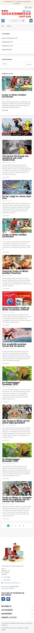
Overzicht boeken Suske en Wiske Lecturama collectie (15, 308)
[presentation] (1, 96)
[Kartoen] (17, 13)
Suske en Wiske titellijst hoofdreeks (14, 235)
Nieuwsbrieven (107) (7, 45)
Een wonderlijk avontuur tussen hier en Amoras (14, 345)
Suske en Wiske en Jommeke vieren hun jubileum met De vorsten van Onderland (17, 499)
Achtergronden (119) (7, 42)
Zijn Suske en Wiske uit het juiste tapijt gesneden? (16, 421)
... (25, 525)
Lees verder (5, 110)
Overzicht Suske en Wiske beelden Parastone (15, 272)
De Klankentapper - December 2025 (11, 383)
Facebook (3, 599)
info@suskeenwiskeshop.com (11, 582)
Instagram (8, 599)
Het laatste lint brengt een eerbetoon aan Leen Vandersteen (15, 158)
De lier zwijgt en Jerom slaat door (16, 197)
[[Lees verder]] (17, 127)
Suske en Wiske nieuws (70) (9, 38)
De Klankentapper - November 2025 (11, 460)
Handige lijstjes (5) (7, 49)
